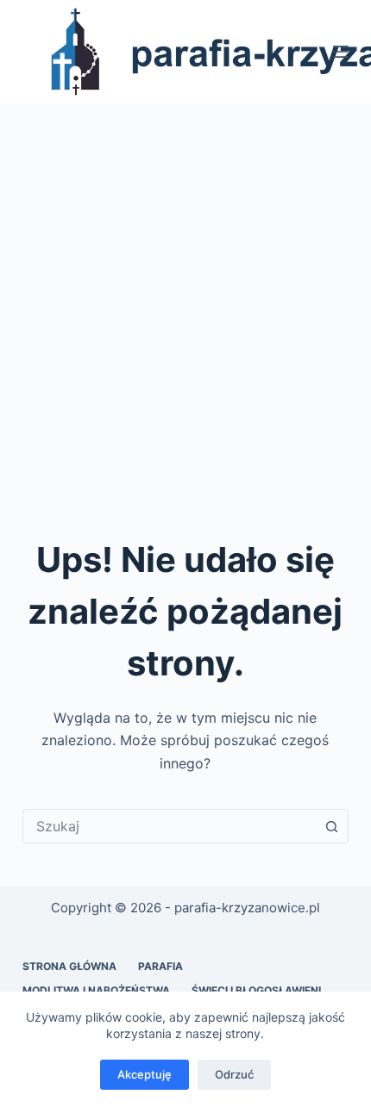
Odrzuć (234, 1074)
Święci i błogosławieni (256, 990)
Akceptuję (144, 1074)
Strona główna (69, 966)
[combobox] (169, 826)
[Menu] (341, 51)
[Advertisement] (185, 297)
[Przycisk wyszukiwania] (331, 826)
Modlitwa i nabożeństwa (96, 990)
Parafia (160, 966)
